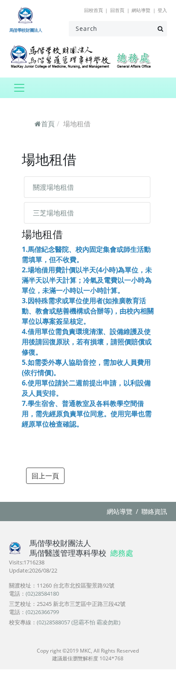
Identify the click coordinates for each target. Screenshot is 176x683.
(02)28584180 (42, 593)
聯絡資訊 (154, 511)
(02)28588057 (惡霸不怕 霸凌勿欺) (78, 622)
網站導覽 (141, 10)
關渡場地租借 (53, 187)
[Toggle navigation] (19, 88)
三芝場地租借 (53, 213)
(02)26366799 (42, 612)
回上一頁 (45, 475)
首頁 (48, 123)
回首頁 (117, 10)
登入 (162, 10)
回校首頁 (93, 10)
